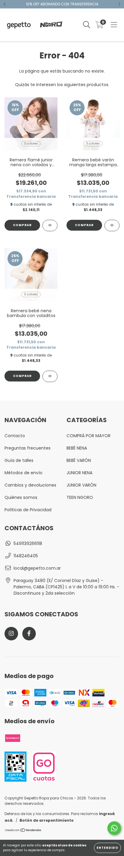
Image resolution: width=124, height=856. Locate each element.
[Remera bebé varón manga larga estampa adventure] (111, 225)
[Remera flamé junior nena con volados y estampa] (49, 225)
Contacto (15, 436)
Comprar (22, 225)
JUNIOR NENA (79, 473)
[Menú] (113, 25)
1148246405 (26, 556)
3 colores (31, 143)
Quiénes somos (21, 497)
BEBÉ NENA (77, 448)
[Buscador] (87, 25)
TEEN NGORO (80, 497)
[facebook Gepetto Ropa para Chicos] (29, 633)
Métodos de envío (23, 473)
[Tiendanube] (23, 830)
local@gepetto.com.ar (37, 568)
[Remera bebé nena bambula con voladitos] (49, 376)
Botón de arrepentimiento (47, 820)
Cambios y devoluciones (30, 485)
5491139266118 (28, 543)
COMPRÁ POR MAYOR (88, 436)
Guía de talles (19, 460)
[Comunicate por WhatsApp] (114, 828)
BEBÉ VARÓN (79, 460)
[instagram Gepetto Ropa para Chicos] (11, 633)
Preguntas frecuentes (28, 448)
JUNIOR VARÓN (81, 485)
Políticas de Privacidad (28, 510)
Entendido (107, 847)
